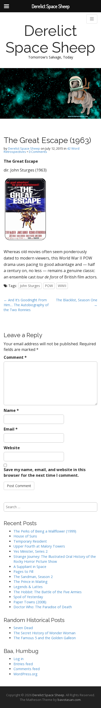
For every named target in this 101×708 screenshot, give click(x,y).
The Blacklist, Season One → (76, 302)
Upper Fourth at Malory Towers (39, 546)
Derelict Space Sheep (50, 39)
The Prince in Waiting (30, 581)
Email (11, 429)
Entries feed (23, 664)
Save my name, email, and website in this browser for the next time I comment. (45, 472)
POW (49, 285)
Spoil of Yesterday (28, 596)
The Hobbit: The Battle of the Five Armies (47, 592)
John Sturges (30, 285)
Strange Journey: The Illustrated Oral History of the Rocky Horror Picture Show (54, 559)
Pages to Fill (23, 571)
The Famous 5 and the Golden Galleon (44, 638)
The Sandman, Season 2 (33, 576)
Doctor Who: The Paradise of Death (42, 607)
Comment (15, 357)
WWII (62, 285)
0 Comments (38, 151)
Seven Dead (23, 627)
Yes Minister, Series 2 (30, 551)
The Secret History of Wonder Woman (44, 633)
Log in (18, 658)
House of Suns (25, 536)
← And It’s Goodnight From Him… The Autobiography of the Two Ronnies (26, 305)
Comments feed (26, 668)
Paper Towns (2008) (29, 602)
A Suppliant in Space (29, 566)
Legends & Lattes (28, 586)
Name (11, 410)
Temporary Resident (30, 541)
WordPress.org (25, 674)
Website (12, 447)
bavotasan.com (69, 699)
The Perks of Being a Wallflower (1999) (44, 531)
